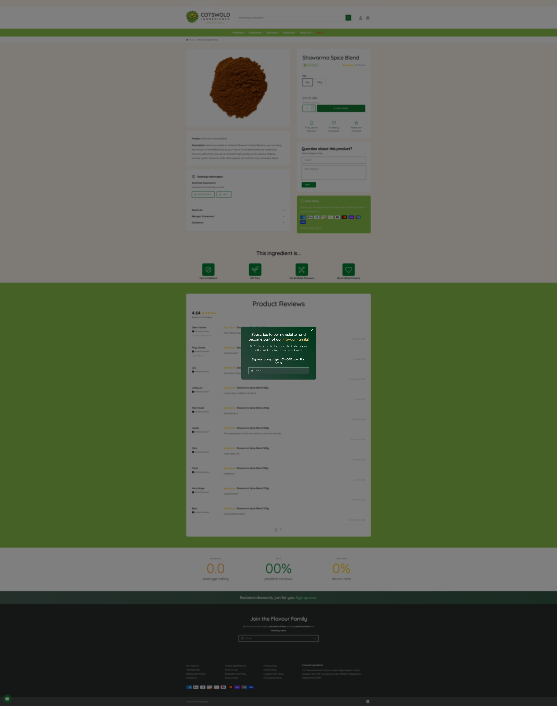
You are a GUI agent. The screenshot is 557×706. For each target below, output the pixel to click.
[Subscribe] (305, 370)
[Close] (311, 330)
